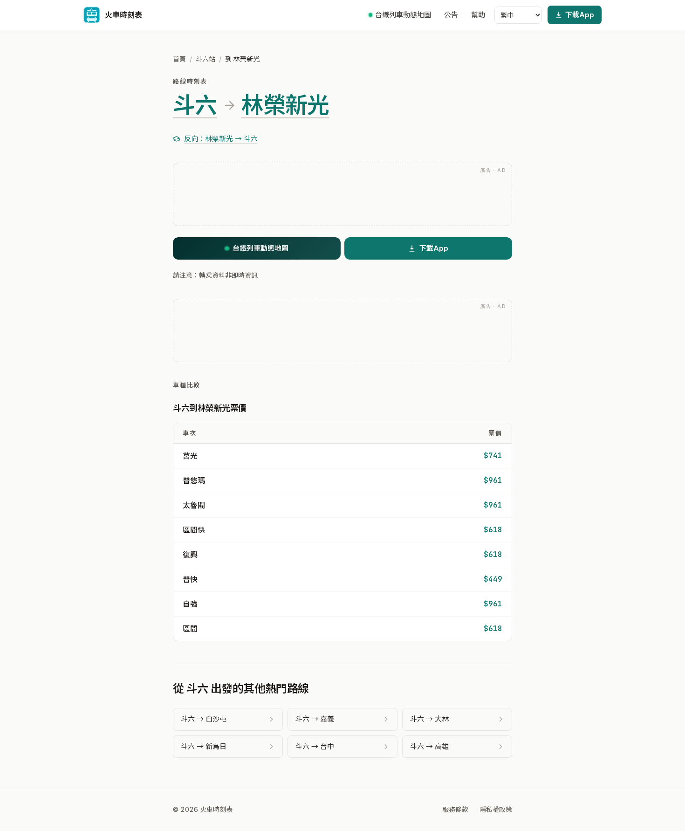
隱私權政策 (496, 809)
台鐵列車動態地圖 (403, 14)
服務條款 (455, 809)
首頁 (179, 59)
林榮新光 (285, 105)
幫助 (478, 14)
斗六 (195, 105)
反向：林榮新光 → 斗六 (221, 138)
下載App (579, 14)
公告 (451, 14)
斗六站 (205, 59)
